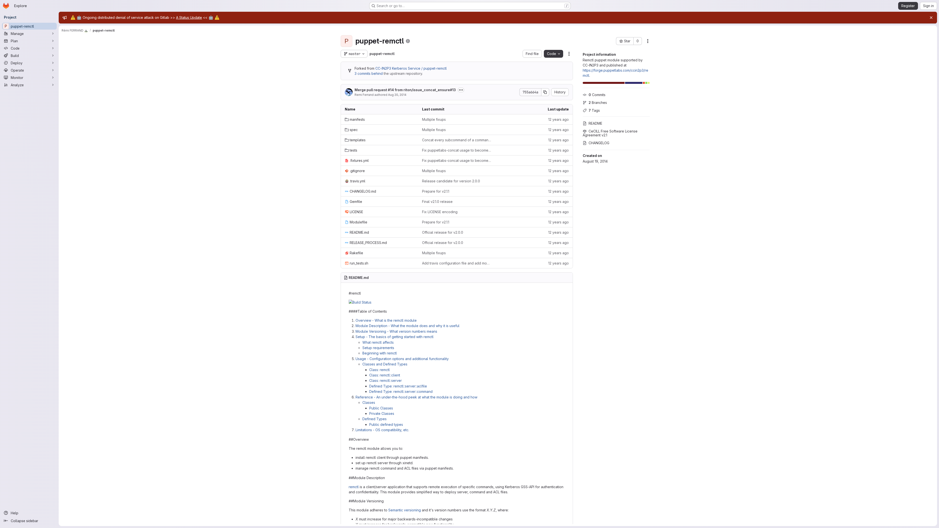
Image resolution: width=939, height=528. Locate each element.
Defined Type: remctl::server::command (401, 391)
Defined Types (374, 419)
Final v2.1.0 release (437, 201)
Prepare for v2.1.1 (435, 191)
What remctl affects (378, 342)
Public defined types (386, 424)
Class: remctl (379, 370)
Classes (368, 402)
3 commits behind (369, 73)
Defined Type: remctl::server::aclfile (398, 386)
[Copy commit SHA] (545, 92)
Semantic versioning (404, 510)
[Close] (931, 18)
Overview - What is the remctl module (386, 320)
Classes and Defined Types (384, 364)
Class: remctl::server (385, 380)
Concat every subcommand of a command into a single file (457, 140)
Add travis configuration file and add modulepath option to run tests (457, 263)
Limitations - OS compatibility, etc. (382, 430)
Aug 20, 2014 (397, 95)
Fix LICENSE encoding (440, 212)
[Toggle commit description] (461, 90)
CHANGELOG (599, 143)
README (595, 123)
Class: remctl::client (384, 375)
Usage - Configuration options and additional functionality (402, 359)
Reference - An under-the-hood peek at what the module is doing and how (416, 397)
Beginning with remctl (379, 353)
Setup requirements (378, 348)
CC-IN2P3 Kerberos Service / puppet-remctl (411, 68)
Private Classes (381, 413)
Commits (597, 95)
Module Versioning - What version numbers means (396, 331)
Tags (594, 110)
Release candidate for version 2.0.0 (451, 181)
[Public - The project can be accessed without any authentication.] (408, 41)
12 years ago (558, 119)
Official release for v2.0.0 (442, 232)
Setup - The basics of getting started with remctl (395, 337)
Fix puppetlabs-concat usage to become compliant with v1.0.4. (457, 150)
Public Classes (381, 408)
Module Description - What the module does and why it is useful (407, 326)
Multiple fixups (434, 119)
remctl (354, 487)
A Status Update (189, 17)
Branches (598, 102)
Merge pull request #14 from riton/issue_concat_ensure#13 (405, 90)
